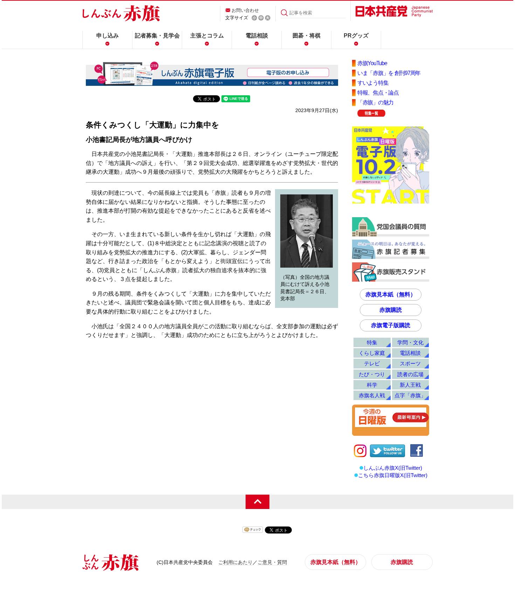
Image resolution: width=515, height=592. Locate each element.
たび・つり (372, 374)
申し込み (107, 36)
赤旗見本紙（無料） (390, 294)
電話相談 (257, 36)
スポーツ (410, 363)
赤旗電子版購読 (390, 325)
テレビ (372, 363)
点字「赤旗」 (410, 395)
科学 (372, 385)
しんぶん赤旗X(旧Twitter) (392, 468)
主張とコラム (207, 36)
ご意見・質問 (272, 562)
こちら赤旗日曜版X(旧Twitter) (392, 475)
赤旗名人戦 (372, 395)
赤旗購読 (390, 310)
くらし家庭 (372, 353)
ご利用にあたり (235, 562)
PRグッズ (356, 36)
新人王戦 (410, 385)
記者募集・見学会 (157, 36)
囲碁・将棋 (307, 36)
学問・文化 (410, 342)
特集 (372, 342)
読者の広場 (410, 374)
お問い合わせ (245, 10)
